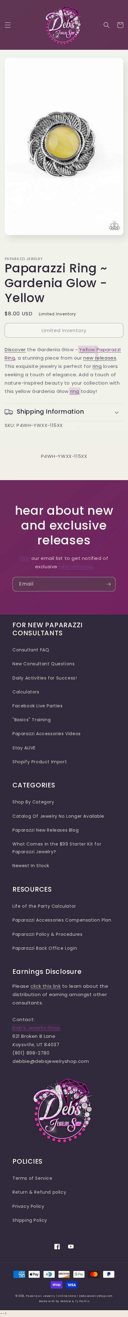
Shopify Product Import (39, 762)
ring (97, 366)
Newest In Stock (30, 866)
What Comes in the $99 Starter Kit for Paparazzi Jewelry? (56, 848)
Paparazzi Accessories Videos (46, 734)
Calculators (25, 692)
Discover (15, 349)
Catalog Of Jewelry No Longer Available (58, 816)
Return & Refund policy (39, 1192)
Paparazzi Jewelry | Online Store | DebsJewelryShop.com (69, 1296)
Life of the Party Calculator (44, 906)
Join (25, 558)
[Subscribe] (108, 584)
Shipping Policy (29, 1220)
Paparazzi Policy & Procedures (47, 934)
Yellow (87, 349)
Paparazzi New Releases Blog (45, 830)
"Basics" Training (31, 720)
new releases (99, 358)
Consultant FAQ (30, 650)
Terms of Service (32, 1178)
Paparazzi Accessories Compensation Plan (61, 920)
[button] (8, 25)
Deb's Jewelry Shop (36, 1028)
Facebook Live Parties (37, 706)
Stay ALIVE (24, 748)
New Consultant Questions (43, 664)
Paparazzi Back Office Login (44, 948)
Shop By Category (33, 802)
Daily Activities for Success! (44, 678)
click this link (45, 986)
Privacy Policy (28, 1206)
